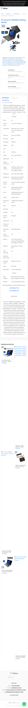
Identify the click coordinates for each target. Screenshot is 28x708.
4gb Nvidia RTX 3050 (20, 57)
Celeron (4, 59)
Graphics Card (11, 60)
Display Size (12, 59)
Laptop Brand (20, 60)
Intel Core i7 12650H (16, 64)
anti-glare (16, 62)
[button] (24, 704)
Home (2, 14)
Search (22, 8)
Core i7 (7, 59)
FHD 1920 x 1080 (22, 62)
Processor (4, 61)
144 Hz (10, 61)
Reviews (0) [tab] (14, 98)
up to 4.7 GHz (8, 65)
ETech (13, 705)
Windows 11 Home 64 (15, 65)
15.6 (15, 57)
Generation (8, 14)
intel (16, 60)
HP (14, 60)
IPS (21, 64)
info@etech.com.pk (16, 687)
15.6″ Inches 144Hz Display (17, 61)
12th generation (16, 14)
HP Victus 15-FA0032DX (7, 64)
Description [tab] (5, 98)
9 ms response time (10, 62)
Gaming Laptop (18, 59)
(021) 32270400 (16, 685)
